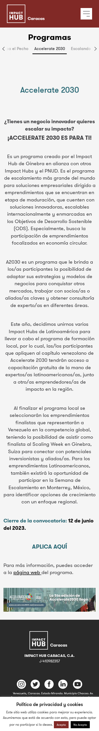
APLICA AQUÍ (49, 546)
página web (26, 572)
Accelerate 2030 (49, 48)
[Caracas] (41, 8)
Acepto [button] (61, 724)
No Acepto (80, 724)
